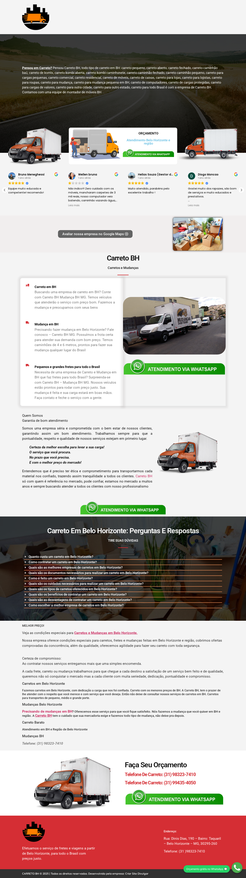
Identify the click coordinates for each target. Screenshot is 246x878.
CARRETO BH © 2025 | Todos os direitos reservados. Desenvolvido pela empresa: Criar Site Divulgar (85, 873)
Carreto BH (123, 258)
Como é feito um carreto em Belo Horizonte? (61, 578)
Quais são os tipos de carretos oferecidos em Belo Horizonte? (73, 589)
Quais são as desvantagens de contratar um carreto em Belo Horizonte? (80, 600)
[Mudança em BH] (27, 322)
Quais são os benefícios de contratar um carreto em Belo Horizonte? (78, 594)
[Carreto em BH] (27, 285)
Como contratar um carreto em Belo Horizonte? (63, 562)
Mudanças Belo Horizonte (42, 704)
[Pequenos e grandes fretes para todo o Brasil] (27, 365)
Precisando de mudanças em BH (47, 711)
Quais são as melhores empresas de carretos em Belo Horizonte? (76, 567)
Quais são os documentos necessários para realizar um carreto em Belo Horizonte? (88, 573)
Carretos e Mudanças (123, 268)
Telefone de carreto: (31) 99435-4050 (160, 782)
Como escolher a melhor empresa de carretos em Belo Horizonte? (76, 605)
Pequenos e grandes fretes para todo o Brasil (67, 367)
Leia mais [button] (74, 205)
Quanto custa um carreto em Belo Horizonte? (61, 557)
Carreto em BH (45, 287)
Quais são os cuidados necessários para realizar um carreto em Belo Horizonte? (86, 584)
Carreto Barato (33, 722)
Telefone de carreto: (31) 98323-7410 (160, 774)
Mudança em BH (47, 324)
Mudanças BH (33, 736)
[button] (241, 190)
